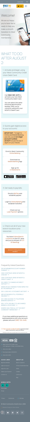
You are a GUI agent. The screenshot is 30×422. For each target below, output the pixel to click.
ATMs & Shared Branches (22, 365)
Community (19, 374)
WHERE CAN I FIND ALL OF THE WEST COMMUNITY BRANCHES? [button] (13, 309)
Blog (17, 377)
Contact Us (4, 374)
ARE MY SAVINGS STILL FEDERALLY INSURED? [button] (12, 295)
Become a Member (5, 362)
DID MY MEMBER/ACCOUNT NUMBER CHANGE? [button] (13, 269)
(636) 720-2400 (20, 320)
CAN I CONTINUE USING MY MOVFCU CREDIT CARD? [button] (13, 278)
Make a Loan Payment (6, 371)
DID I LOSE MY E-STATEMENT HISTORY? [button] (14, 291)
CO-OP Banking (17, 241)
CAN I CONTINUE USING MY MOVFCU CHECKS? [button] (13, 274)
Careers (18, 371)
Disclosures (11, 398)
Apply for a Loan (5, 368)
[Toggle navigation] (26, 6)
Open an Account (5, 365)
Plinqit (2, 391)
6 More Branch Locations (15, 237)
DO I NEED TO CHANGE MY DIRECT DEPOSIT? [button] (12, 283)
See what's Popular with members (15, 250)
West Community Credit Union (12, 404)
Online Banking (15, 153)
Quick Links (20, 2)
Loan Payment (12, 212)
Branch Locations (20, 362)
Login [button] (20, 6)
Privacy (3, 398)
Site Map (21, 398)
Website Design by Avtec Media (11, 407)
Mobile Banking (13, 161)
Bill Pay (16, 193)
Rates (17, 368)
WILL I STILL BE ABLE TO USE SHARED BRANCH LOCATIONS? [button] (13, 304)
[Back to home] (6, 6)
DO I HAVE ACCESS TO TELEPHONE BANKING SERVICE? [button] (12, 300)
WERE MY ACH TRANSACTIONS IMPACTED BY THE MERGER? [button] (14, 287)
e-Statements (15, 170)
